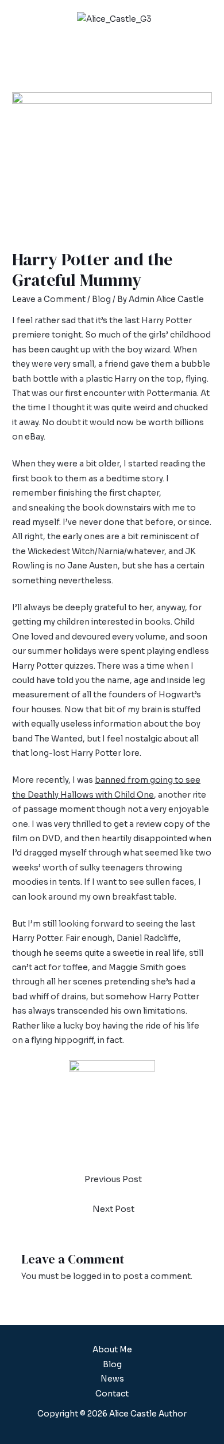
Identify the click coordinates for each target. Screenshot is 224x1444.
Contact (112, 1394)
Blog (101, 299)
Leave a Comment (49, 299)
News (112, 1379)
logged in (91, 1276)
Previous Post (113, 1179)
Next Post (113, 1209)
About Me (112, 1350)
